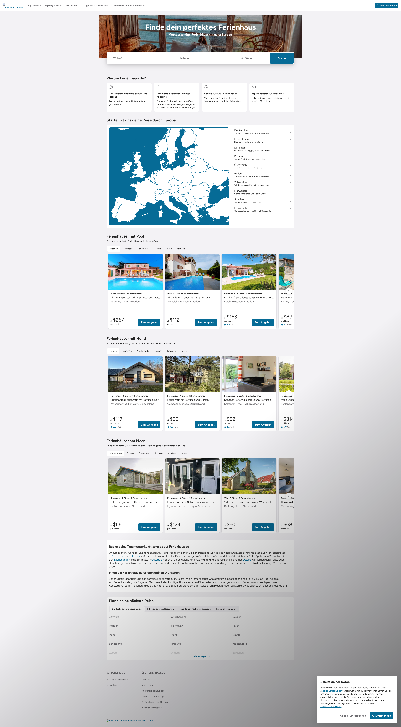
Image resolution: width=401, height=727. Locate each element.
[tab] (113, 249)
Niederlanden (122, 559)
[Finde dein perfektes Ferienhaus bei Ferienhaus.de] (130, 720)
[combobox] (141, 58)
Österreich (157, 559)
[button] (205, 58)
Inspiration (112, 685)
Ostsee (247, 559)
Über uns (146, 679)
